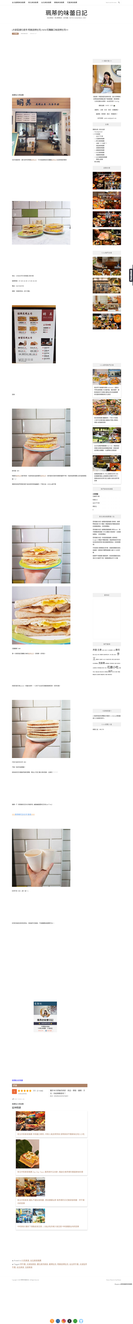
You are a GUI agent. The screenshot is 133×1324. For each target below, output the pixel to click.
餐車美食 (110, 674)
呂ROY (106, 650)
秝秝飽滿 (99, 667)
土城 (114, 650)
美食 (103, 667)
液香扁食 (107, 663)
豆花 (114, 671)
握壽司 (97, 659)
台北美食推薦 (46, 2)
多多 (98, 654)
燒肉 (116, 663)
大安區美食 (31, 1264)
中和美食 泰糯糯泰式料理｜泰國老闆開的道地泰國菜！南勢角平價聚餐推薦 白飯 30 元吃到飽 (106, 550)
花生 (106, 667)
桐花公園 (114, 659)
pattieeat (24, 33)
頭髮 (106, 674)
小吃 (110, 654)
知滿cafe (95, 499)
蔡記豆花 (102, 671)
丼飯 (95, 650)
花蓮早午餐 (96, 496)
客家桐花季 (106, 654)
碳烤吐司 (34, 160)
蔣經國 (106, 671)
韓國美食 (103, 674)
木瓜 (104, 659)
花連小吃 (112, 667)
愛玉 (113, 654)
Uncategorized (98, 132)
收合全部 (102, 129)
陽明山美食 (99, 159)
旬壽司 (101, 659)
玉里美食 (95, 667)
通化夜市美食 (42, 1264)
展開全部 (95, 129)
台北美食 (20, 1267)
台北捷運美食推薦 (18, 2)
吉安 (103, 650)
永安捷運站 (95, 663)
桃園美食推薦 (100, 155)
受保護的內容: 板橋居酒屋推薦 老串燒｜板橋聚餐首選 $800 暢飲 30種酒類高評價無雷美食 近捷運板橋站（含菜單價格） (106, 524)
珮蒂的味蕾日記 (67, 13)
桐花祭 (118, 659)
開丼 (116, 671)
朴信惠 (107, 659)
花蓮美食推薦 (72, 2)
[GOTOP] (81, 1321)
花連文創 (97, 671)
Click (131, 275)
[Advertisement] (49, 65)
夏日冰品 (95, 654)
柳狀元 (95, 506)
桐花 (110, 659)
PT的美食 (15, 33)
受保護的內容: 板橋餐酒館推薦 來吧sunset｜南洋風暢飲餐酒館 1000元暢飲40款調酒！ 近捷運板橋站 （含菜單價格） (107, 532)
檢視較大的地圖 (17, 1080)
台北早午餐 (74, 1264)
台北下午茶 (99, 136)
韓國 (119, 671)
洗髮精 (101, 663)
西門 (110, 671)
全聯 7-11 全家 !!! (101, 143)
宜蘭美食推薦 (100, 148)
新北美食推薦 (33, 2)
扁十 (115, 654)
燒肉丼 (118, 663)
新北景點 (97, 161)
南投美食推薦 (100, 145)
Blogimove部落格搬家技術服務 (123, 1284)
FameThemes (118, 1280)
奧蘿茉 (101, 654)
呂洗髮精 (110, 650)
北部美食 (28, 1267)
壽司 (117, 650)
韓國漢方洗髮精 (96, 674)
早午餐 (23, 1264)
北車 (99, 650)
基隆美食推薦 (59, 2)
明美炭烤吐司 (62, 1264)
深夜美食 (112, 663)
